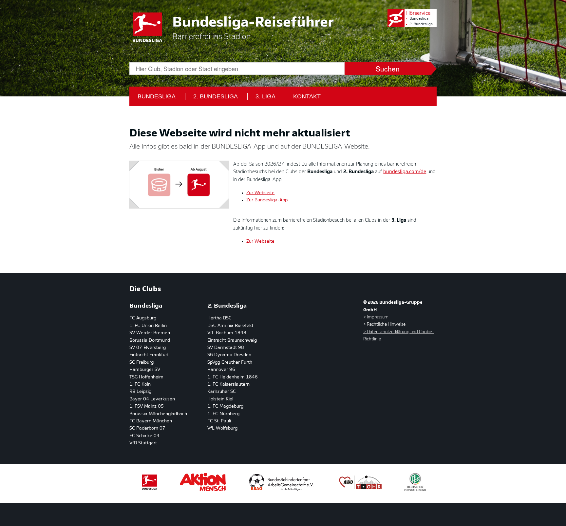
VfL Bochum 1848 (226, 333)
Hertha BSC (219, 318)
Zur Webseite (260, 193)
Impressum (377, 317)
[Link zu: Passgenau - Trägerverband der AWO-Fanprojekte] (360, 490)
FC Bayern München (150, 421)
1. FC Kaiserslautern (228, 384)
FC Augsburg (142, 318)
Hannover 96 (221, 369)
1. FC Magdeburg (225, 406)
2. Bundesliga (421, 24)
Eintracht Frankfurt (149, 355)
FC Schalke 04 (144, 436)
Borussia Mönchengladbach (158, 414)
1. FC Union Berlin (148, 325)
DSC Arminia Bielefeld (230, 325)
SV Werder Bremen (149, 333)
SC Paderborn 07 (147, 428)
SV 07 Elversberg (147, 347)
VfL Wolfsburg (222, 428)
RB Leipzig (140, 391)
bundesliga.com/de (404, 172)
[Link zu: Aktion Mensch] (203, 490)
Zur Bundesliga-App (267, 200)
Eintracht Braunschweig (232, 340)
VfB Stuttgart (143, 443)
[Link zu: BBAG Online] (281, 490)
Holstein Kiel (220, 399)
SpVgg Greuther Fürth (229, 362)
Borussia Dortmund (149, 340)
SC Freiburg (141, 362)
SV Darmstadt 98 (225, 347)
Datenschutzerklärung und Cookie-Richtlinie (398, 335)
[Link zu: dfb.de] (415, 490)
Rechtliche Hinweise (386, 324)
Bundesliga (418, 19)
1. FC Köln (140, 384)
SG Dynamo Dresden (229, 355)
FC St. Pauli (219, 421)
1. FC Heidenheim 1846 (232, 377)
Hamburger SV (144, 369)
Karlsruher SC (221, 391)
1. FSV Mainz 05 (146, 406)
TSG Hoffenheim (146, 377)
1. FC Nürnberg (223, 414)
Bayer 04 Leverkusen (152, 399)
